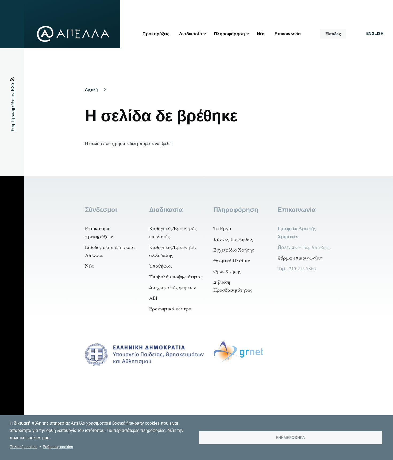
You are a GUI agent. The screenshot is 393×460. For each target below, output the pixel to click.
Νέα (89, 266)
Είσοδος (333, 34)
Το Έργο (222, 228)
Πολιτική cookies (23, 447)
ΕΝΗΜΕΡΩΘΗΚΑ (290, 438)
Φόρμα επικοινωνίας (300, 257)
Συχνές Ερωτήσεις (233, 239)
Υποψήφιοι (160, 266)
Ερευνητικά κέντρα (170, 308)
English (374, 33)
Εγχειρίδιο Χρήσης (233, 249)
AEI (153, 298)
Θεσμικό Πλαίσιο (231, 260)
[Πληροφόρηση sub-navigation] (251, 34)
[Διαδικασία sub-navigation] (208, 34)
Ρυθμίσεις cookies (58, 447)
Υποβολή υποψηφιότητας (176, 276)
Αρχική (91, 89)
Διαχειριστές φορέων (172, 287)
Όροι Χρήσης (227, 271)
